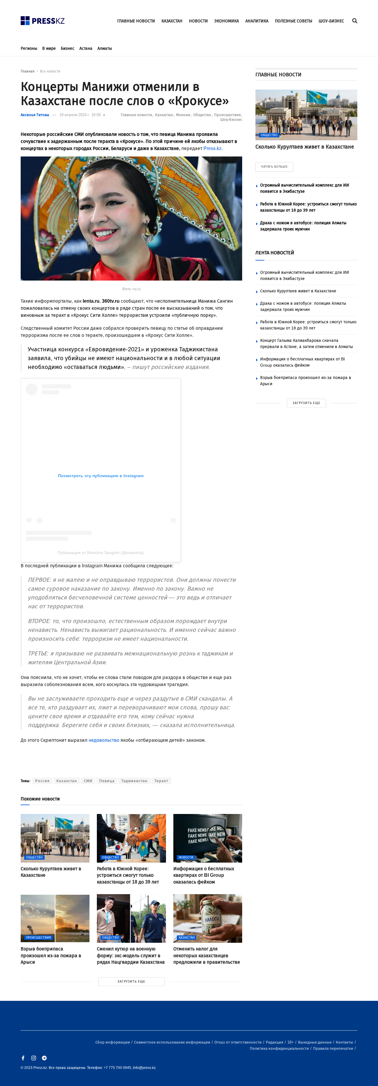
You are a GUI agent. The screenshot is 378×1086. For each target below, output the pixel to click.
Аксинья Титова (35, 115)
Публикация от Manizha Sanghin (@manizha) (101, 552)
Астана (85, 48)
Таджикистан (134, 781)
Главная (28, 71)
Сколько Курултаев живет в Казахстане (298, 291)
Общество (202, 115)
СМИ (88, 781)
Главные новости (137, 115)
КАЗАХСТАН (172, 21)
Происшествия (228, 115)
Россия (42, 781)
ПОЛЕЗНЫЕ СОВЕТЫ (293, 21)
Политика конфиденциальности (280, 1048)
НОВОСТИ (198, 21)
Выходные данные (315, 1042)
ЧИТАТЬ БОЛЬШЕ (274, 167)
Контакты (345, 1042)
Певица (107, 781)
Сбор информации (113, 1042)
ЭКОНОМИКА (226, 21)
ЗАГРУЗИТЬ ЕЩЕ (131, 981)
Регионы (29, 48)
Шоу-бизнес (231, 119)
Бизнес (67, 48)
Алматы (104, 48)
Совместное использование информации (172, 1042)
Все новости (50, 71)
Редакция (275, 1042)
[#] (43, 19)
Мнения (183, 115)
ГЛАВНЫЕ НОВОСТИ (136, 21)
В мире (49, 48)
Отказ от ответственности (238, 1042)
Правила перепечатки (333, 1048)
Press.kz (212, 148)
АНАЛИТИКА (256, 21)
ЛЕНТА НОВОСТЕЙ (274, 253)
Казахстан (164, 115)
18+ (291, 1042)
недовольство (104, 740)
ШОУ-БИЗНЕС (331, 21)
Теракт (161, 781)
